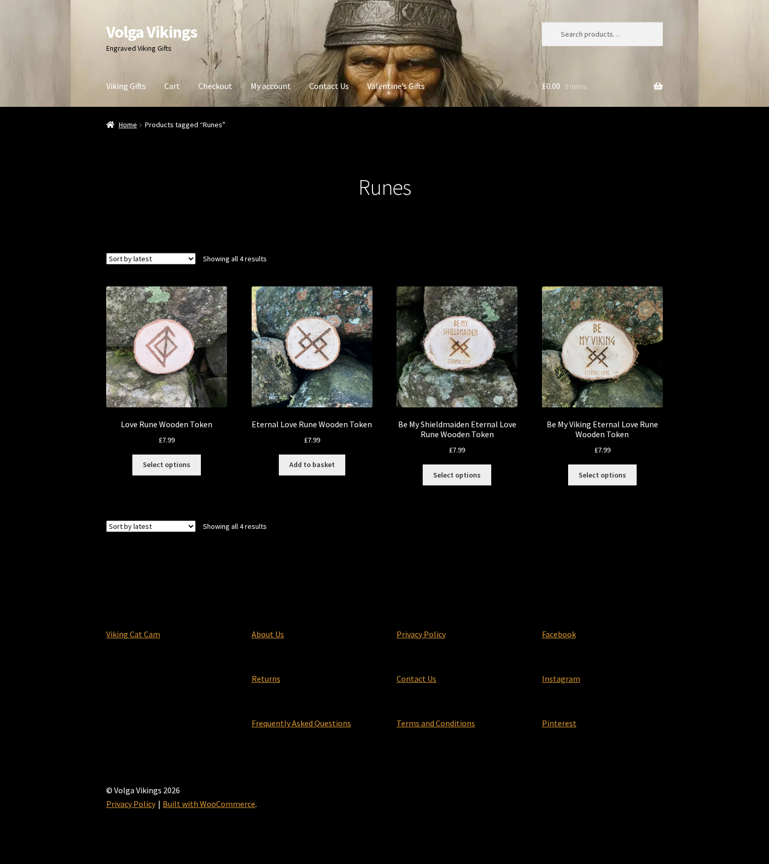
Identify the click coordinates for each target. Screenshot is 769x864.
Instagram (561, 678)
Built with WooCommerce (209, 804)
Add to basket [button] (312, 464)
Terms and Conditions (436, 723)
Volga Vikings (151, 31)
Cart (172, 86)
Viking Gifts (126, 86)
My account (271, 86)
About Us (268, 634)
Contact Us (329, 86)
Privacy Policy (421, 634)
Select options (166, 464)
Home (128, 124)
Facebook (559, 634)
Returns (266, 678)
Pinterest (559, 723)
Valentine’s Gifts (396, 86)
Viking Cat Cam (133, 634)
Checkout (215, 86)
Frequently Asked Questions (301, 723)
